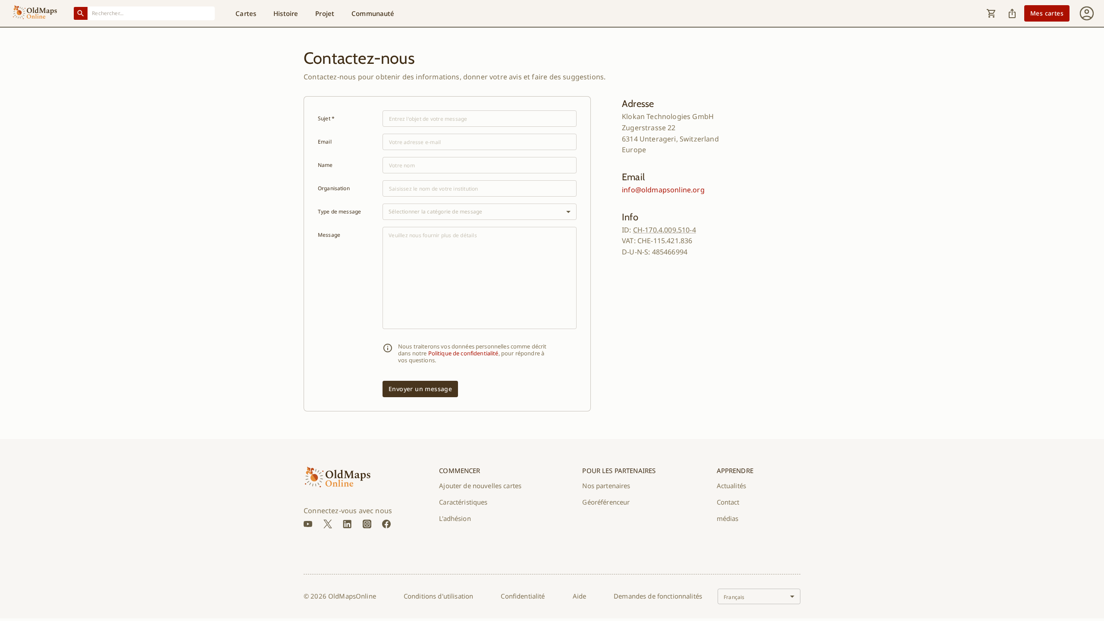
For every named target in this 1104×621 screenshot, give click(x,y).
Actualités (731, 485)
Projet (324, 13)
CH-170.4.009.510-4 (664, 230)
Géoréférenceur (606, 502)
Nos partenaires (606, 485)
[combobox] (151, 13)
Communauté (372, 13)
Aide (579, 596)
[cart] (991, 13)
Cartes (245, 13)
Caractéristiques (463, 502)
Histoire (285, 13)
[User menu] (1086, 13)
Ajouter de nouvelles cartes (480, 485)
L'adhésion (454, 518)
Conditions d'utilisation (438, 596)
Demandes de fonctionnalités (658, 596)
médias (728, 518)
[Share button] (1012, 13)
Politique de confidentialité (463, 353)
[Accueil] (35, 13)
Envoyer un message (420, 389)
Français (734, 597)
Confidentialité (523, 596)
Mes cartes (1046, 13)
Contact (728, 502)
